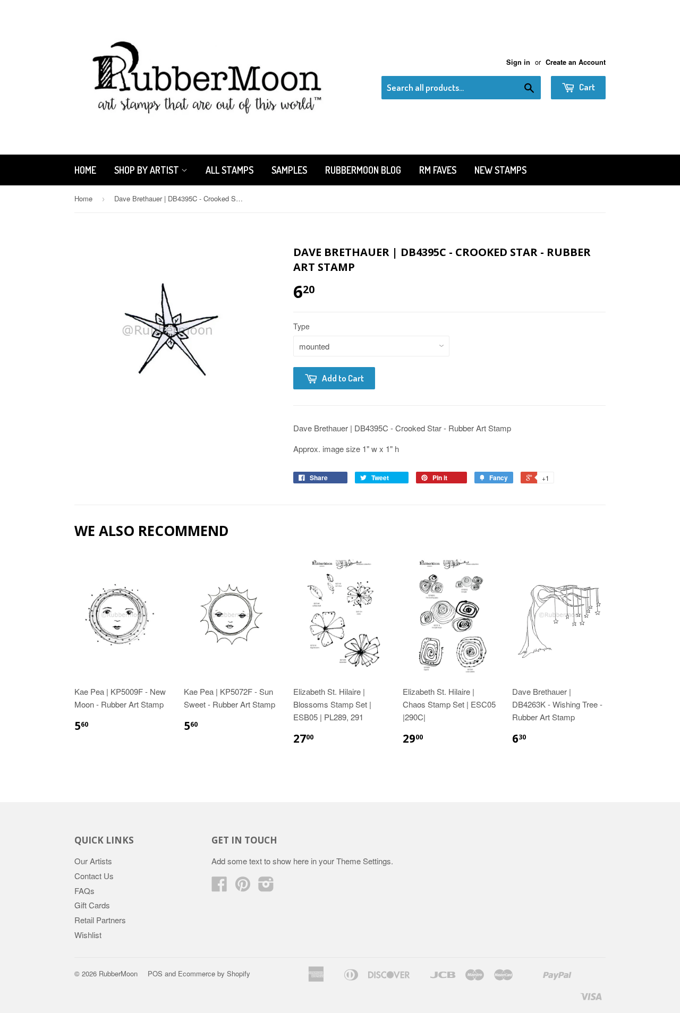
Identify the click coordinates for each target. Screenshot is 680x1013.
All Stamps (229, 170)
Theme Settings (363, 860)
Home (85, 170)
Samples (289, 170)
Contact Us (94, 875)
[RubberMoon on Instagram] (266, 886)
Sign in (518, 62)
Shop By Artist (147, 170)
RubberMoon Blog (363, 170)
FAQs (84, 890)
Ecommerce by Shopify (214, 973)
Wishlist (87, 934)
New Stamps (500, 170)
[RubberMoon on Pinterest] (243, 886)
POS (155, 973)
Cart (586, 86)
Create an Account (576, 62)
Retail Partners (100, 919)
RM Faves (437, 170)
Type (301, 326)
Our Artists (93, 860)
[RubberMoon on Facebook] (219, 886)
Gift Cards (92, 904)
